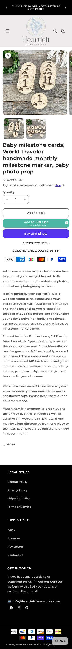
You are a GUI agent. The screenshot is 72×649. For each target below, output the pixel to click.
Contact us (15, 555)
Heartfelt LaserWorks (28, 644)
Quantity (9, 192)
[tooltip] (66, 222)
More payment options (36, 242)
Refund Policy (17, 481)
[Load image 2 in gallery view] (36, 129)
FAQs (11, 530)
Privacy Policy (17, 490)
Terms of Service (19, 507)
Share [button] (10, 444)
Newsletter (15, 546)
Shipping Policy (18, 498)
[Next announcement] (65, 7)
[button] (7, 31)
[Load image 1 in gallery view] (14, 129)
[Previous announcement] (7, 7)
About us (13, 538)
